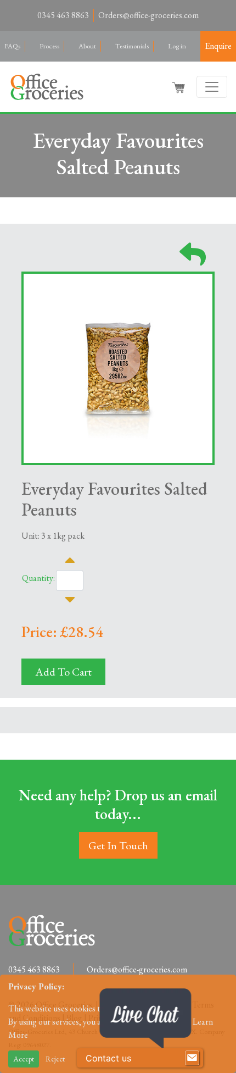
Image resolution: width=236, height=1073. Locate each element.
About (87, 46)
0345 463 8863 (63, 15)
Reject (55, 1059)
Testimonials (132, 46)
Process (49, 46)
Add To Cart (63, 672)
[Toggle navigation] (211, 87)
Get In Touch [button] (118, 845)
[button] (179, 87)
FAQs (12, 46)
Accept (23, 1059)
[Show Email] (192, 1058)
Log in (177, 46)
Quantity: (38, 578)
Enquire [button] (218, 46)
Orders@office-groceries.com (148, 15)
